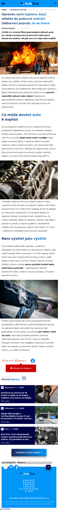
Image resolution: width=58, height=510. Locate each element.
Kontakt (29, 480)
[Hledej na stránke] (55, 3)
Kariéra (29, 485)
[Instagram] (5, 467)
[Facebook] (16, 467)
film (49, 462)
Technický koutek (18, 10)
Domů (4, 10)
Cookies (29, 487)
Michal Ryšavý (8, 28)
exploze (42, 462)
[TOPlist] (5, 508)
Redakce (29, 482)
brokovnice (32, 462)
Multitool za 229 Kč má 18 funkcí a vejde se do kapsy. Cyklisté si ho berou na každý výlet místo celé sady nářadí (16, 396)
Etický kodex (29, 489)
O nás (29, 491)
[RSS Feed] (10, 467)
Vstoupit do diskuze (21, 368)
